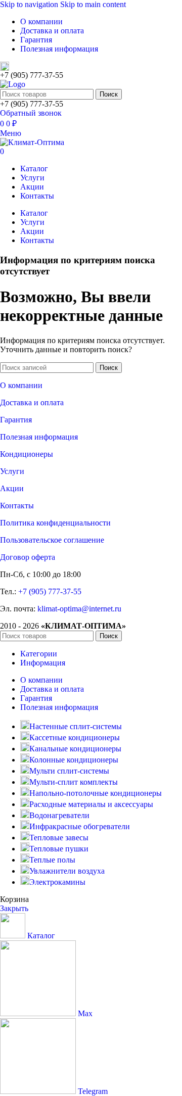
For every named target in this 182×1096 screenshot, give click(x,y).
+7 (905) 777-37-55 (49, 591)
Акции (12, 488)
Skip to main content (93, 4)
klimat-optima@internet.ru (79, 608)
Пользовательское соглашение (52, 540)
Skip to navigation (30, 4)
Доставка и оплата (32, 402)
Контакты (17, 505)
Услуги (12, 471)
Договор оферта (27, 557)
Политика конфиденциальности (55, 522)
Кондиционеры (26, 454)
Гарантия (16, 419)
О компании (21, 385)
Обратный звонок (31, 113)
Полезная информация (39, 437)
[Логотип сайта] (12, 84)
